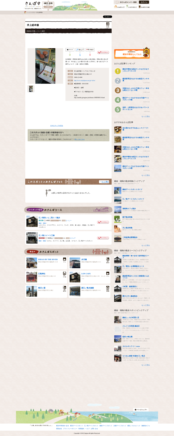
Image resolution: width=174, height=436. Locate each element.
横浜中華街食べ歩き (62, 426)
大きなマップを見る (56, 125)
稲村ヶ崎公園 (127, 337)
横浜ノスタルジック (133, 426)
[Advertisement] (68, 40)
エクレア (73, 238)
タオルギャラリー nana (131, 346)
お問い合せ (94, 428)
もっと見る (105, 182)
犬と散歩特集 (127, 228)
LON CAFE (86, 274)
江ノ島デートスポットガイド (133, 199)
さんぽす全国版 (31, 12)
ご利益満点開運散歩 (130, 237)
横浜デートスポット (76, 426)
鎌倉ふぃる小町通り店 (131, 317)
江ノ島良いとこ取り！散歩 (49, 218)
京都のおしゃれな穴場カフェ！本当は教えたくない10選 (136, 89)
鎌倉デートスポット (106, 426)
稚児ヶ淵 (41, 288)
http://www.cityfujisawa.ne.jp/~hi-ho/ (84, 80)
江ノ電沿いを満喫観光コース (133, 266)
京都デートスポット (120, 426)
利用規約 (81, 428)
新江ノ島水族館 (87, 288)
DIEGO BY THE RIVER (48, 259)
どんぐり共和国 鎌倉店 (131, 326)
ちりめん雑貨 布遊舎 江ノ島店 (134, 356)
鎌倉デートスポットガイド (132, 189)
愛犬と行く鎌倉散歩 (130, 296)
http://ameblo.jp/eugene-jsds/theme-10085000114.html (89, 97)
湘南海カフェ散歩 (129, 208)
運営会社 (59, 428)
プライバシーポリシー (70, 428)
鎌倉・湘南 (42, 223)
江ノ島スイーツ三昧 (47, 235)
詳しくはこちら (80, 139)
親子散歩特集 (127, 217)
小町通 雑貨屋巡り (130, 286)
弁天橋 (84, 259)
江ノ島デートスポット (91, 426)
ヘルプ (87, 428)
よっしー (68, 220)
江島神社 (41, 274)
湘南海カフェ (145, 426)
